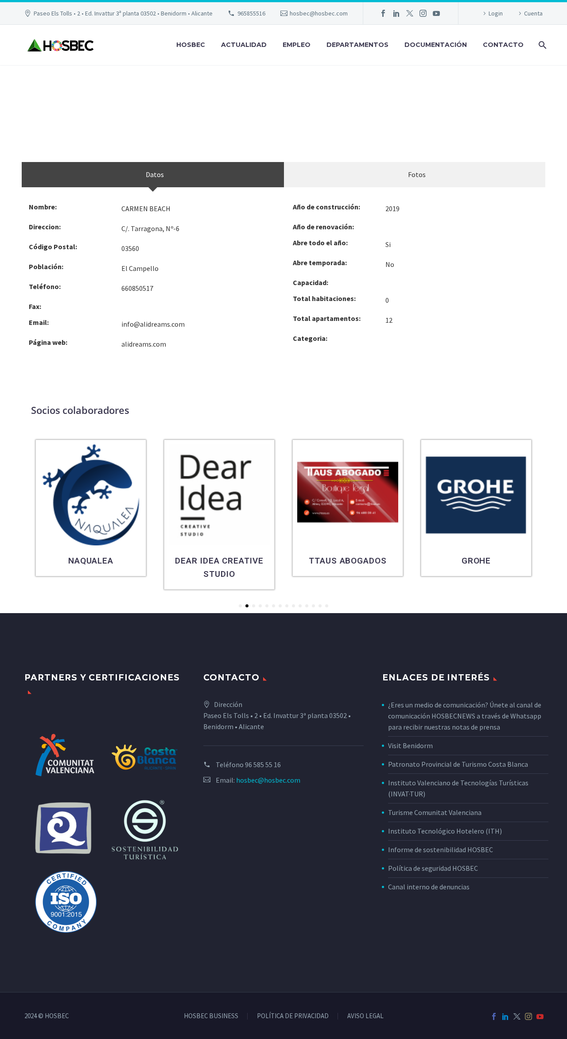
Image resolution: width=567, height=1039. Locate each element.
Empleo (297, 45)
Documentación (435, 45)
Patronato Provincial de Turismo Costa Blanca (458, 764)
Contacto (503, 45)
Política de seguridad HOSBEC (433, 868)
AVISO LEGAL (365, 1016)
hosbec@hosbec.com (319, 13)
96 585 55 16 (263, 764)
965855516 (251, 13)
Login (496, 13)
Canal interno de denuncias (429, 886)
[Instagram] (423, 13)
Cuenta (533, 13)
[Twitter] (409, 13)
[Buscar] (541, 44)
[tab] (153, 174)
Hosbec (190, 45)
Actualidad (244, 45)
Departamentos (357, 45)
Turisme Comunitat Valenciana (435, 812)
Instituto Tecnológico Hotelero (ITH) (445, 831)
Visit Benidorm (410, 745)
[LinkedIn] (396, 13)
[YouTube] (436, 13)
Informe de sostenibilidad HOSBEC (441, 849)
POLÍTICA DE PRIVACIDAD (293, 1016)
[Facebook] (383, 13)
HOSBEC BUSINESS (211, 1016)
